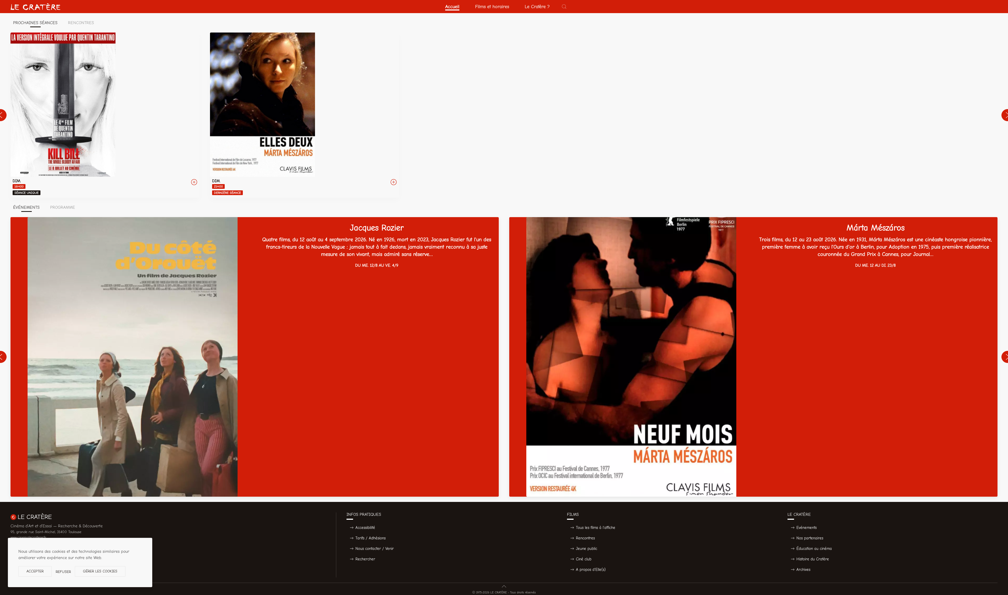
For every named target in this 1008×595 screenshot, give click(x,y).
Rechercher (365, 559)
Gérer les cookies (100, 571)
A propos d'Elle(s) (591, 569)
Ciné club (583, 559)
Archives (803, 569)
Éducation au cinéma (814, 548)
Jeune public (586, 548)
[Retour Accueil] (35, 6)
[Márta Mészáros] (753, 357)
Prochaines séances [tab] (35, 22)
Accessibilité (365, 527)
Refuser (63, 572)
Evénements (806, 527)
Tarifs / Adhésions (370, 538)
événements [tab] (26, 207)
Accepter (35, 571)
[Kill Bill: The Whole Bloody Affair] (105, 115)
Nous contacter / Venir (374, 548)
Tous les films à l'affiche (595, 527)
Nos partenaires (809, 538)
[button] (564, 6)
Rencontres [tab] (81, 22)
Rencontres (585, 538)
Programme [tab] (62, 207)
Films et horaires (492, 6)
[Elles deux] (304, 115)
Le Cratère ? (537, 6)
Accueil (452, 6)
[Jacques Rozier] (254, 357)
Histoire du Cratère (812, 559)
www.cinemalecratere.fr (28, 537)
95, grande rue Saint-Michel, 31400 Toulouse (45, 532)
